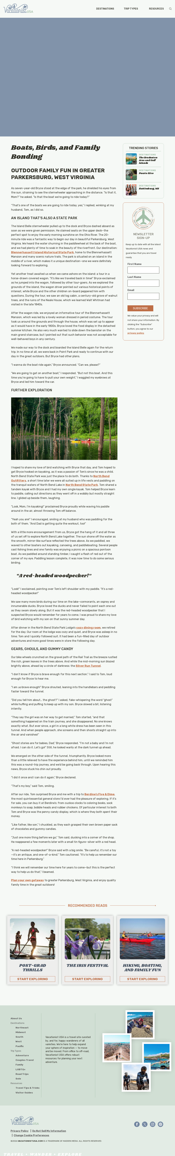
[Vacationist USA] (18, 9)
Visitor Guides (24, 1092)
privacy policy (135, 333)
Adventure (22, 1055)
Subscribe (140, 308)
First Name (134, 264)
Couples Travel (25, 1060)
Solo (18, 1078)
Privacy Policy (20, 1131)
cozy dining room (88, 627)
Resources (156, 9)
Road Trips (22, 1074)
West (19, 1041)
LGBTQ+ (20, 1069)
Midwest (21, 1032)
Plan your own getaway (27, 880)
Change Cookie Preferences (31, 1135)
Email (130, 290)
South (19, 1037)
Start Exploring (32, 979)
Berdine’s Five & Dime (99, 794)
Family (19, 1064)
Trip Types (131, 9)
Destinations (105, 9)
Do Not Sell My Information (49, 1131)
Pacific (20, 1046)
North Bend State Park (82, 484)
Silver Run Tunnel (88, 665)
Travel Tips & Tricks (27, 1088)
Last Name (134, 277)
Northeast (22, 1027)
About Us (16, 1018)
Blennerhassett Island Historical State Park (42, 252)
